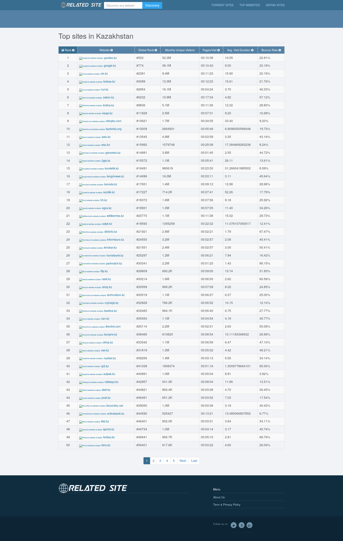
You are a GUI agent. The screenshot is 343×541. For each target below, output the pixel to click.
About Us (219, 497)
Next (183, 460)
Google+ (249, 525)
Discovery (152, 5)
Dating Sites (275, 5)
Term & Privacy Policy (226, 504)
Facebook (242, 525)
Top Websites (249, 5)
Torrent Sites (222, 5)
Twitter (234, 525)
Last (194, 460)
